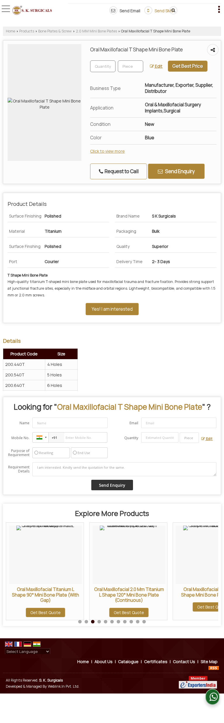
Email (134, 422)
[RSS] (214, 667)
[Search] (172, 10)
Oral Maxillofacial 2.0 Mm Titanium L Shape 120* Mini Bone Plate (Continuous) (129, 594)
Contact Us (184, 661)
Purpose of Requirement (18, 453)
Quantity (131, 437)
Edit (158, 66)
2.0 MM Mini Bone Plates (96, 31)
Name (24, 422)
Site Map (209, 661)
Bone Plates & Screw (55, 31)
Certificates (155, 661)
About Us (103, 661)
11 (144, 621)
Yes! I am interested (112, 309)
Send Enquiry (179, 171)
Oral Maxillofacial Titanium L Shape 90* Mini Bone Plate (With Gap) (45, 594)
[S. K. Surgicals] (32, 11)
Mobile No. (20, 437)
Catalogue (128, 661)
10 (137, 621)
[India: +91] (40, 437)
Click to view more (107, 151)
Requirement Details (18, 469)
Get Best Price (187, 66)
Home (10, 31)
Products (26, 31)
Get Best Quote (45, 612)
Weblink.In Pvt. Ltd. (63, 686)
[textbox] (130, 66)
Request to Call (121, 171)
